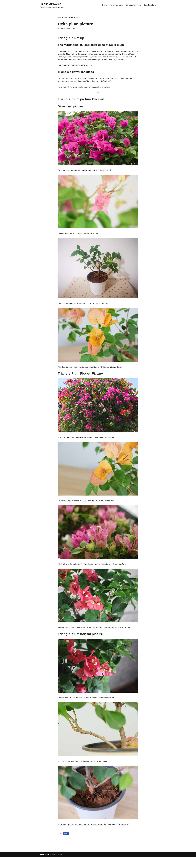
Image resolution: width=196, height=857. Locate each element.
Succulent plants (150, 5)
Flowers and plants (116, 5)
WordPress (58, 854)
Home (104, 5)
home (59, 17)
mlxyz (61, 28)
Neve (42, 854)
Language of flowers (133, 5)
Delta (66, 833)
